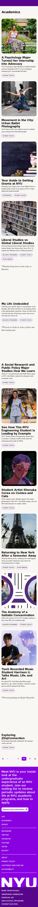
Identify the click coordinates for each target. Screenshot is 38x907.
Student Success (10, 904)
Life (3, 817)
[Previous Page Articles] (3, 759)
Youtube (5, 843)
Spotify (5, 851)
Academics (7, 821)
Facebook (6, 839)
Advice (5, 824)
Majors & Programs (10, 255)
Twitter (5, 835)
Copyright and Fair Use (13, 865)
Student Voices (8, 75)
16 (30, 759)
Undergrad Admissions (12, 894)
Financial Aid (8, 897)
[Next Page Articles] (34, 759)
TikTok (4, 847)
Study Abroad (7, 259)
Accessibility (8, 869)
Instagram (6, 831)
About (4, 858)
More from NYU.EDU (10, 891)
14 (18, 759)
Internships (7, 195)
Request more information (13, 809)
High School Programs (13, 901)
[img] (19, 36)
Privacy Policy (8, 861)
